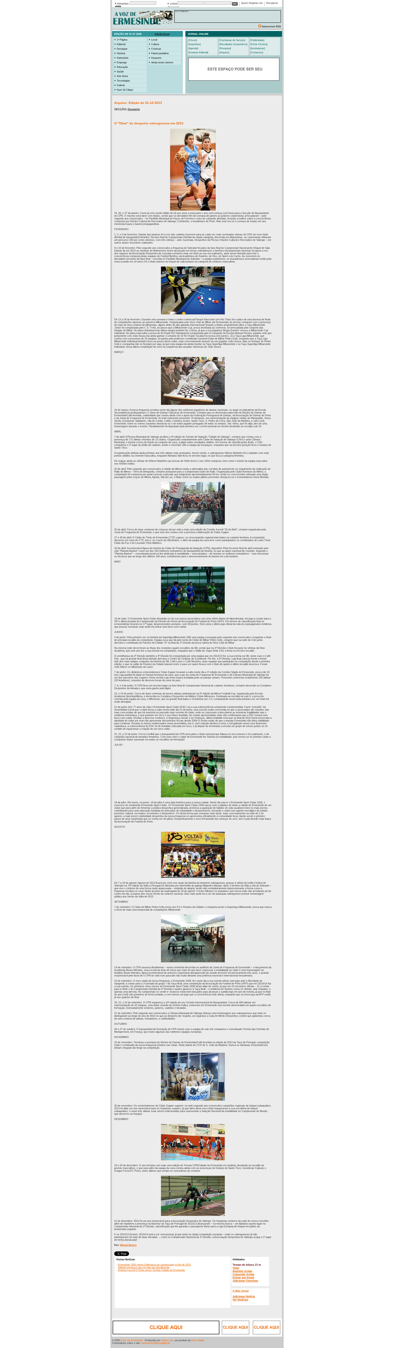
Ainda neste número (162, 62)
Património (122, 57)
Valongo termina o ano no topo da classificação (144, 1267)
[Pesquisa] (225, 48)
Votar (236, 1268)
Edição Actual (162, 34)
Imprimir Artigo (242, 1271)
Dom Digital (197, 1340)
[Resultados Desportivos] (233, 44)
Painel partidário (160, 53)
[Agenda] (193, 48)
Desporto (156, 57)
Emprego (122, 62)
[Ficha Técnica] (258, 44)
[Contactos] (256, 52)
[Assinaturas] (257, 48)
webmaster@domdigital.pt (155, 1343)
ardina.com (167, 1340)
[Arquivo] (224, 52)
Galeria (121, 85)
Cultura (155, 44)
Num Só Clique (125, 89)
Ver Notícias (240, 1299)
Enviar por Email (243, 1277)
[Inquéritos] (194, 44)
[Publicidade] (257, 40)
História (121, 53)
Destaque (122, 48)
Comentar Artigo (243, 1274)
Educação (122, 67)
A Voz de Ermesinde (131, 1340)
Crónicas (156, 48)
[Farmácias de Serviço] (232, 40)
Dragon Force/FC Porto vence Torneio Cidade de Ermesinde (151, 1270)
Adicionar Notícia (244, 1296)
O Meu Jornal (241, 1290)
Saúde (120, 71)
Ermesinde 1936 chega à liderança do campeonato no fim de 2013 (154, 1264)
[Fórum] (192, 40)
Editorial (121, 44)
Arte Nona (122, 76)
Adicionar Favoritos (245, 1280)
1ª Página (122, 39)
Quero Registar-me (252, 3)
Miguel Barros (128, 1245)
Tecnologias (123, 80)
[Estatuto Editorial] (198, 52)
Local (154, 39)
